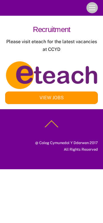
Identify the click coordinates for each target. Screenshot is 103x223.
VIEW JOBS (51, 97)
